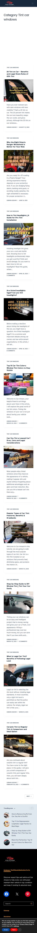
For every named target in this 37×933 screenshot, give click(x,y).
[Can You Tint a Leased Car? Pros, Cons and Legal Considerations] (18, 457)
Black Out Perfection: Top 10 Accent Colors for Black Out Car (22, 842)
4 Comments (23, 498)
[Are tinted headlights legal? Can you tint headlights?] (18, 309)
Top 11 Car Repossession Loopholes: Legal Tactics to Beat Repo (21, 823)
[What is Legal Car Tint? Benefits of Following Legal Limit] (18, 675)
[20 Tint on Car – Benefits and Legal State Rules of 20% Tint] (18, 90)
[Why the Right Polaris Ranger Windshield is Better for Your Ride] (18, 161)
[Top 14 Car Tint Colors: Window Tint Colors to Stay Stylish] (18, 384)
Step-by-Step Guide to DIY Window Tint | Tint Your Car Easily (18, 586)
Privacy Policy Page (26, 924)
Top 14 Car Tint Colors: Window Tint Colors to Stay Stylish (18, 367)
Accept (6, 930)
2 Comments (11, 275)
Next (28, 796)
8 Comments (11, 350)
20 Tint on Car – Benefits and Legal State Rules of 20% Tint (17, 73)
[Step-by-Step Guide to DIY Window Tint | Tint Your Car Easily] (18, 603)
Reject (14, 930)
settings (16, 926)
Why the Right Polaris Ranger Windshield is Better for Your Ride (16, 144)
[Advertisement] (18, 41)
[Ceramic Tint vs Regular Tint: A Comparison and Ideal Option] (18, 746)
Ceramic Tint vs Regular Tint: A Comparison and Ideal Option (17, 729)
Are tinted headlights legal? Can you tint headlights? (16, 292)
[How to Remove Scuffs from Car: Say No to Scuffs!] (7, 815)
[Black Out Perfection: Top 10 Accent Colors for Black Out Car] (7, 842)
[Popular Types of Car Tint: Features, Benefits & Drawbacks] (18, 532)
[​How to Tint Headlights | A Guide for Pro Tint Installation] (18, 234)
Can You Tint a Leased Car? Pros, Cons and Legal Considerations (18, 440)
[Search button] (31, 903)
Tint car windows (13, 67)
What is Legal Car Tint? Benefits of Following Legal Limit (18, 658)
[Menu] (32, 3)
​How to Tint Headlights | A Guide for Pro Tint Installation (18, 217)
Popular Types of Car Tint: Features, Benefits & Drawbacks (18, 515)
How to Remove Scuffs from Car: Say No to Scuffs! (22, 815)
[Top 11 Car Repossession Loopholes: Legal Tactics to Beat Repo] (7, 824)
